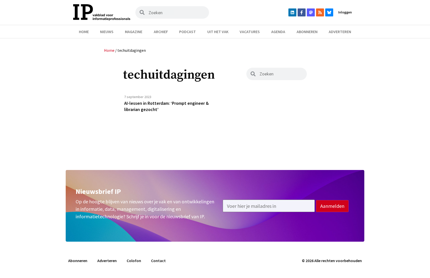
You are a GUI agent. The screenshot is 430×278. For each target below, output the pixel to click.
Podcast (187, 31)
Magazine (133, 31)
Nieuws (106, 31)
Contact (158, 260)
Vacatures (250, 31)
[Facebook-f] (302, 12)
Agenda (278, 31)
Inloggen (345, 12)
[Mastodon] (311, 12)
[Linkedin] (292, 12)
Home (84, 31)
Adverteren (340, 31)
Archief (161, 31)
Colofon (134, 260)
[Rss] (320, 12)
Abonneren (307, 31)
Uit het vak (217, 31)
